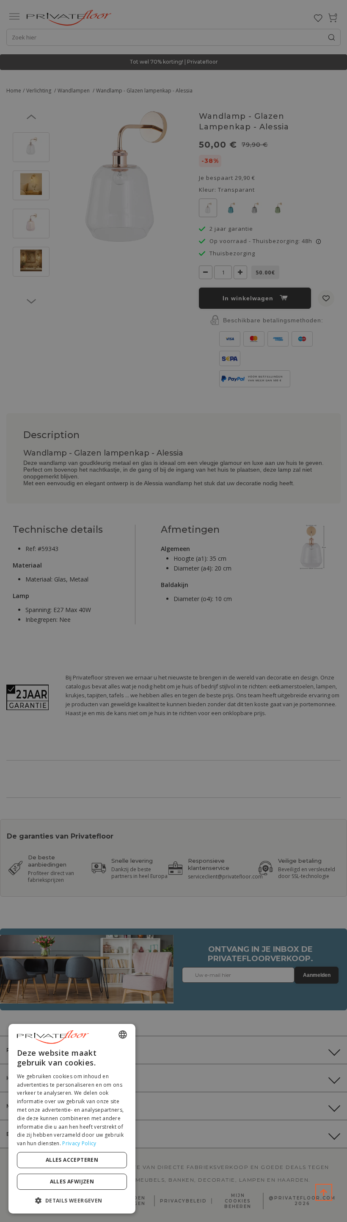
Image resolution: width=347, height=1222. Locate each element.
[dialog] (71, 1119)
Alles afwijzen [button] (72, 1181)
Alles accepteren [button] (72, 1159)
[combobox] (122, 1034)
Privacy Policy (79, 1143)
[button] (72, 1200)
